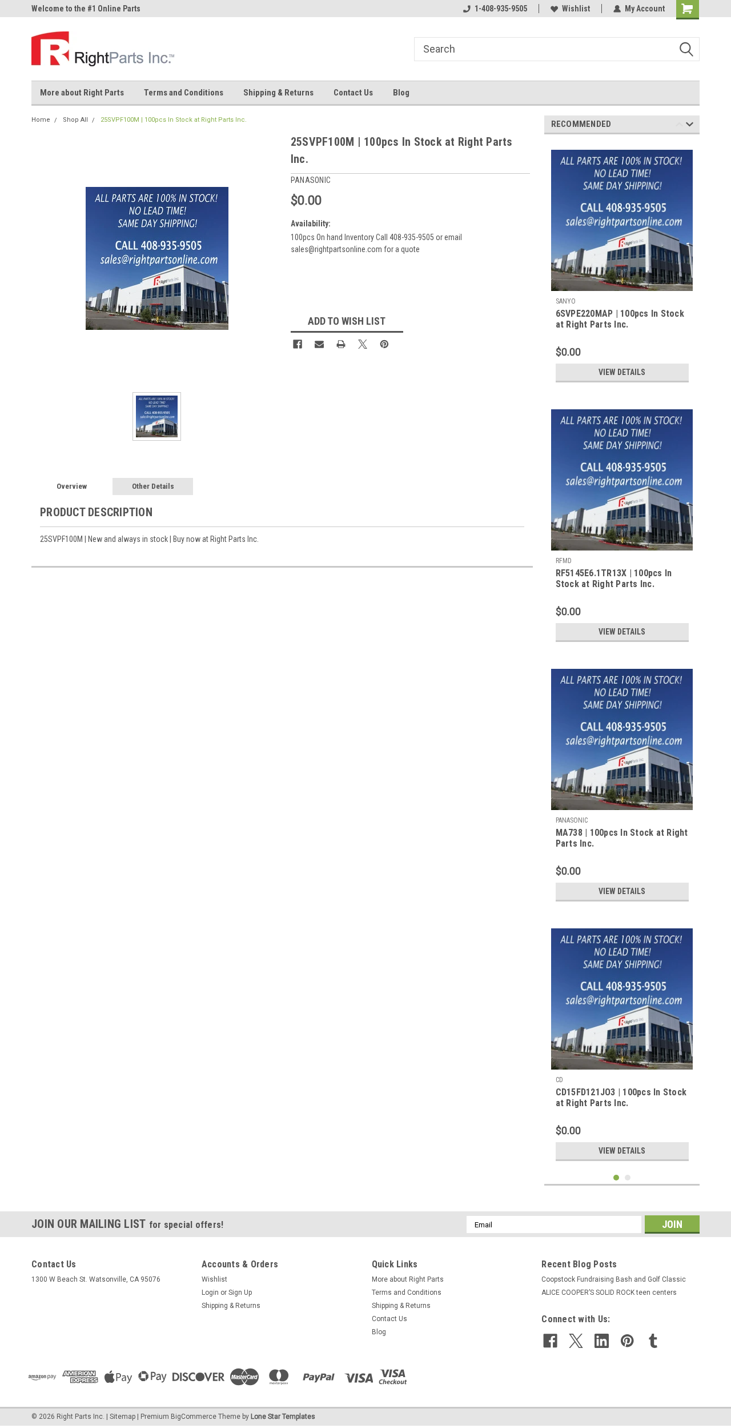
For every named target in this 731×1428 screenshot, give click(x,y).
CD (559, 1080)
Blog (401, 92)
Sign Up (240, 1293)
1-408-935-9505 (501, 8)
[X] (362, 344)
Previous (679, 126)
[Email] (319, 344)
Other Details (153, 486)
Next (689, 126)
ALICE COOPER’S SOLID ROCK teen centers (609, 1293)
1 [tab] (616, 1178)
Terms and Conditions (183, 92)
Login (210, 1293)
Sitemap (122, 1417)
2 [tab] (628, 1178)
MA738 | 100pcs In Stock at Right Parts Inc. (622, 838)
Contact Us (353, 92)
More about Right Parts (82, 92)
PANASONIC (572, 820)
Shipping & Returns (278, 92)
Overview (72, 486)
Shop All (75, 119)
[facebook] (550, 1341)
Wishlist (576, 8)
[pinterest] (627, 1341)
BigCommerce (193, 1417)
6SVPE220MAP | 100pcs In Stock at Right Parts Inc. (620, 319)
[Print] (341, 344)
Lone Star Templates (283, 1417)
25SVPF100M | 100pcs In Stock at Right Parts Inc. (174, 119)
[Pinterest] (384, 344)
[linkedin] (602, 1341)
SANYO (566, 301)
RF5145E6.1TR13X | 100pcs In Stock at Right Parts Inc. (614, 578)
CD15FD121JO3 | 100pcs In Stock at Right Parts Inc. (621, 1097)
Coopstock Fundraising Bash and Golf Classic (613, 1279)
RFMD (564, 561)
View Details (622, 372)
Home (40, 119)
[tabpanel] (622, 265)
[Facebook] (297, 344)
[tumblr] (653, 1341)
